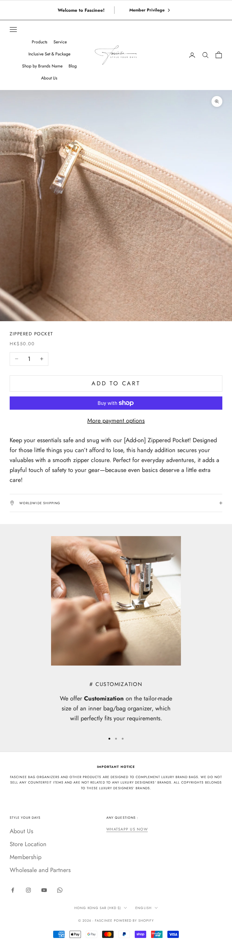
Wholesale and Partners (40, 870)
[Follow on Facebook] (13, 890)
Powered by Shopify (134, 920)
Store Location (28, 844)
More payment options (116, 420)
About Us (21, 831)
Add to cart (116, 383)
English (143, 907)
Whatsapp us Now (127, 829)
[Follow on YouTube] (44, 890)
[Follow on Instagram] (28, 890)
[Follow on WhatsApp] (60, 890)
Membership (25, 857)
